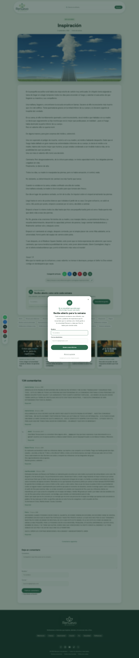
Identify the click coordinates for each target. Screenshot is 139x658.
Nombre (53, 329)
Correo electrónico (56, 337)
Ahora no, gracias (69, 354)
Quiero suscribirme (69, 347)
